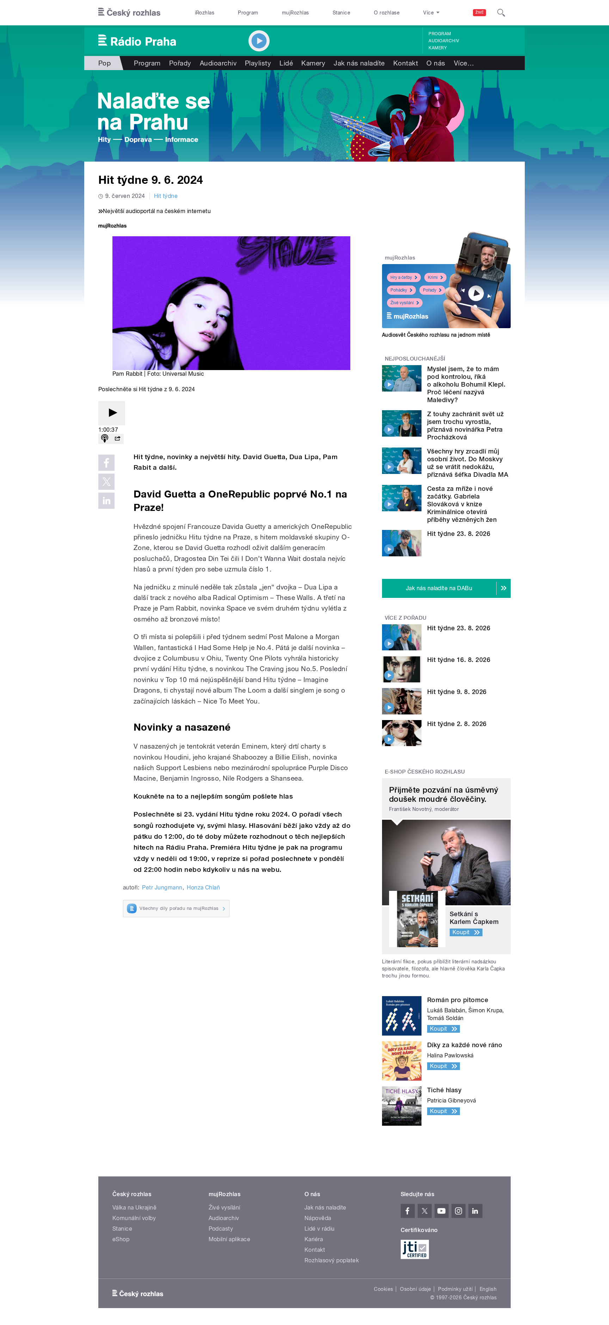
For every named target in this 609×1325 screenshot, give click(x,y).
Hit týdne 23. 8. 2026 (458, 533)
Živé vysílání (402, 302)
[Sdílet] (117, 439)
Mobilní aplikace (230, 1239)
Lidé (286, 63)
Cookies (383, 1289)
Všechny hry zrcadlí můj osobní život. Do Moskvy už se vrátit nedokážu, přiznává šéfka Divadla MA (467, 463)
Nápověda (317, 1218)
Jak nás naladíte (359, 63)
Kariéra (313, 1239)
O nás (435, 63)
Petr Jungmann (162, 887)
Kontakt (405, 63)
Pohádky (398, 290)
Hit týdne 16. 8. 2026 (458, 659)
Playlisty (258, 63)
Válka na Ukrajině (134, 1207)
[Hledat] (501, 12)
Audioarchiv (444, 40)
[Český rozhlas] (129, 12)
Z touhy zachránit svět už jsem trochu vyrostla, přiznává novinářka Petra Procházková (465, 425)
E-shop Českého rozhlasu (425, 772)
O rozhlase (387, 12)
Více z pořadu (406, 618)
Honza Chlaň (203, 887)
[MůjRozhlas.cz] (112, 226)
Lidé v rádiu (319, 1228)
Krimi (433, 277)
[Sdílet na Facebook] (106, 463)
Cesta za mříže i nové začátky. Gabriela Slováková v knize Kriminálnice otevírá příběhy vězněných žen (462, 504)
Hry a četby (401, 277)
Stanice (341, 12)
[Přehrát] (111, 413)
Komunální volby (134, 1218)
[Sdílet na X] (106, 482)
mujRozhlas (295, 12)
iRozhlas (205, 12)
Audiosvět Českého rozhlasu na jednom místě (436, 335)
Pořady (180, 63)
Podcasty (221, 1228)
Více (464, 63)
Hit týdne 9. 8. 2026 (457, 691)
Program (248, 12)
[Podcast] (104, 439)
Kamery (438, 47)
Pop (104, 63)
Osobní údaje (415, 1289)
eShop (120, 1239)
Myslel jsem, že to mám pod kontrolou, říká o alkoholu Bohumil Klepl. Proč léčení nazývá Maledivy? (466, 384)
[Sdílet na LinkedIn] (106, 501)
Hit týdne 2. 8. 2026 (457, 723)
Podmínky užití (455, 1289)
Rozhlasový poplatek (331, 1260)
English (488, 1289)
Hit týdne (166, 196)
